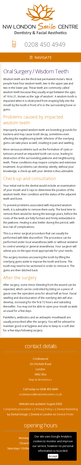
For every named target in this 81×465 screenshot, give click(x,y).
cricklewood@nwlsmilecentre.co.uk (40, 394)
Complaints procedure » (18, 409)
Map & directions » (40, 379)
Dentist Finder (65, 414)
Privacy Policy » (45, 409)
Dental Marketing (67, 409)
